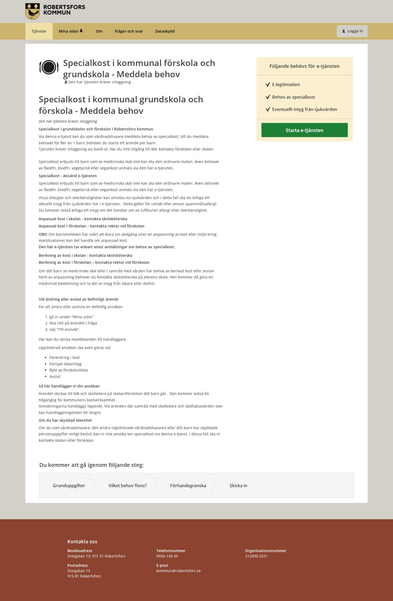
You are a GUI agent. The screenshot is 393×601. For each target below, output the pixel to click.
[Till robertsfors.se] (55, 11)
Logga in (352, 30)
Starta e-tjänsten (304, 130)
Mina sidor (68, 31)
